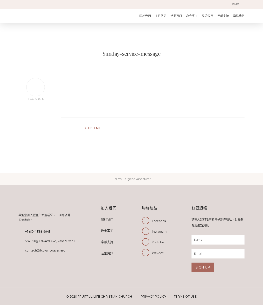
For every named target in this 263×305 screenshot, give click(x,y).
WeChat (158, 253)
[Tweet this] (35, 115)
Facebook (159, 221)
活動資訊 (176, 16)
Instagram (159, 231)
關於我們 (145, 16)
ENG (235, 4)
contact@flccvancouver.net (45, 250)
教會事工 (192, 16)
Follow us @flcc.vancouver (132, 179)
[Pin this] (35, 128)
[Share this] (35, 109)
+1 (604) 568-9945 (37, 231)
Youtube (158, 242)
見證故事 (207, 16)
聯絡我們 (239, 16)
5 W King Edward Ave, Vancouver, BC (51, 241)
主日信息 (160, 16)
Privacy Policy (153, 296)
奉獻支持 (223, 16)
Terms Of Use (185, 296)
